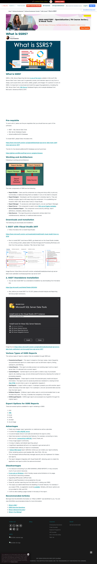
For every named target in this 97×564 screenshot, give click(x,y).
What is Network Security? (17, 510)
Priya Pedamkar (14, 38)
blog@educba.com (89, 10)
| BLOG (5, 6)
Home (10, 11)
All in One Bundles (55, 534)
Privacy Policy (14, 561)
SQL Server (23, 87)
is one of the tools (35, 78)
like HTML (12, 383)
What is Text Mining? (15, 512)
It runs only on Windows (16, 473)
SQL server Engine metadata (47, 206)
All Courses (46, 5)
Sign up (51, 537)
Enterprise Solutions (55, 525)
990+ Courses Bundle (34, 5)
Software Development (18, 11)
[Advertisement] (77, 53)
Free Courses (21, 5)
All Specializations (58, 5)
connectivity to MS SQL (24, 438)
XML (10, 412)
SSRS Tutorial (44, 11)
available (37, 487)
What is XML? (13, 505)
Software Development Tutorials (32, 11)
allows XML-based (15, 450)
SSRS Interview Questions (17, 507)
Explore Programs (55, 529)
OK (28, 554)
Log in (85, 5)
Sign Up (92, 5)
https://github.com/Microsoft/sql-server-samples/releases (24, 153)
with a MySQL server (23, 431)
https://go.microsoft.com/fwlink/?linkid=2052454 (21, 287)
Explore (11, 5)
